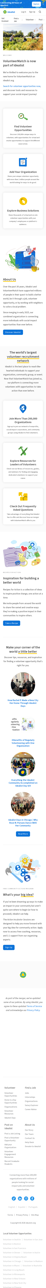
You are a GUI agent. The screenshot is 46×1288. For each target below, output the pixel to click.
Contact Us (30, 1138)
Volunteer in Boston (12, 1244)
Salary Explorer (31, 1105)
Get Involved (5, 19)
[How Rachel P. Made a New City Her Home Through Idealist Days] (23, 684)
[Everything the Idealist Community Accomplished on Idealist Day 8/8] (23, 764)
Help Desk (29, 1142)
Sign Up (32, 12)
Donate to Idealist (33, 1146)
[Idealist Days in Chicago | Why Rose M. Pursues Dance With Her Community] (23, 804)
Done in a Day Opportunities (10, 1101)
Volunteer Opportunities (10, 1094)
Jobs (27, 1093)
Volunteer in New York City (14, 1283)
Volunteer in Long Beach (13, 1270)
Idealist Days (10, 1117)
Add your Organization (10, 1146)
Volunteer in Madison (33, 1261)
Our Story (29, 1130)
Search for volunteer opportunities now (21, 86)
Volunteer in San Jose (33, 1239)
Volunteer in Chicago (12, 1261)
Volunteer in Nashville (32, 1265)
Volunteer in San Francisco (14, 1248)
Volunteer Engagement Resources (10, 1154)
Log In (23, 12)
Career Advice (31, 1109)
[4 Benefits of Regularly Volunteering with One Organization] (23, 724)
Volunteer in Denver (11, 1252)
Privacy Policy (33, 1010)
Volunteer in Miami (11, 1265)
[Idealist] (9, 12)
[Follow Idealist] (14, 1198)
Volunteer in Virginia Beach (15, 1257)
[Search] (40, 11)
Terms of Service (34, 1006)
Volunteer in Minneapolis (14, 1274)
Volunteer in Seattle (12, 1239)
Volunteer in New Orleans (14, 1278)
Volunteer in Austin (31, 1252)
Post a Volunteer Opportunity (11, 1139)
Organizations (10, 1106)
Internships (30, 1097)
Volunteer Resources (8, 1112)
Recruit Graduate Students (11, 1162)
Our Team (29, 1134)
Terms (10, 1215)
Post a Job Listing (12, 1133)
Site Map (35, 1215)
